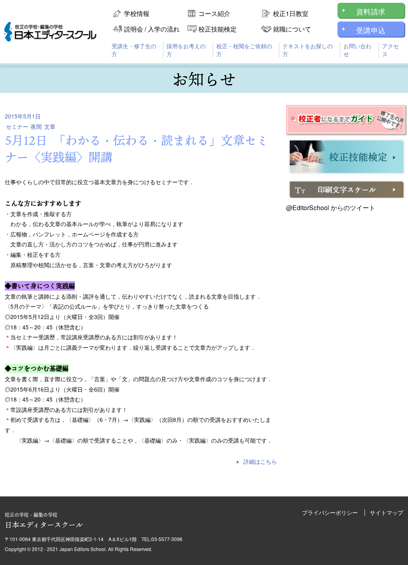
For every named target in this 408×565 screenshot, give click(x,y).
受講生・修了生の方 (134, 50)
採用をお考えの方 (186, 50)
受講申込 (370, 30)
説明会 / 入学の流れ (152, 28)
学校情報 (136, 13)
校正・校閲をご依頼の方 (244, 50)
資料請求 (370, 11)
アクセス (390, 50)
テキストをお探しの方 (307, 50)
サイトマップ (386, 512)
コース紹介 (214, 13)
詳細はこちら (260, 461)
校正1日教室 (290, 13)
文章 (49, 126)
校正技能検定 (217, 28)
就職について (292, 28)
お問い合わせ (357, 50)
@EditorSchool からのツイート (330, 207)
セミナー (17, 126)
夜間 (36, 126)
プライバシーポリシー (330, 512)
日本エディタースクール (44, 520)
